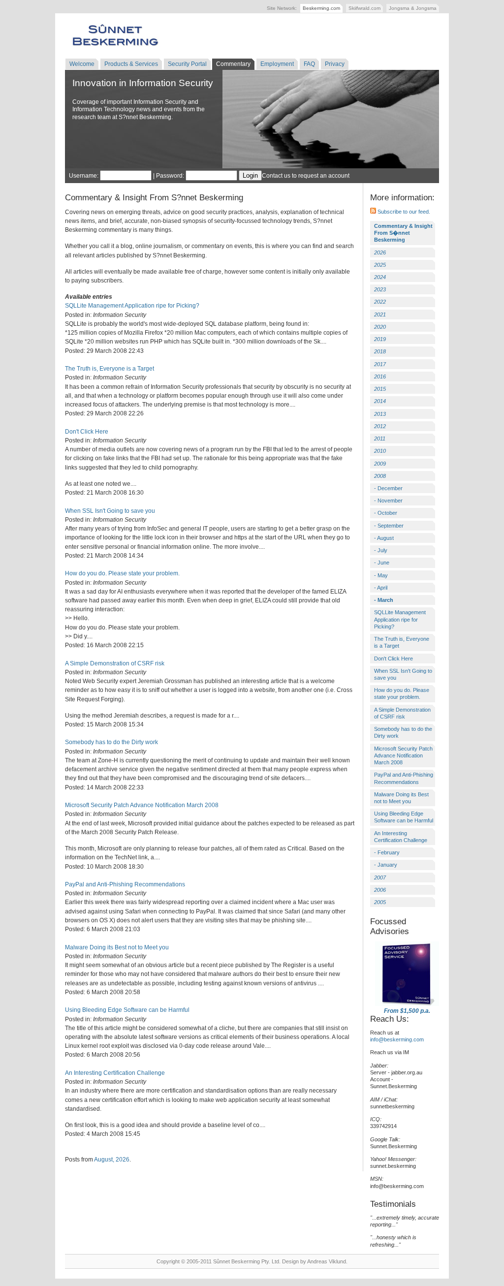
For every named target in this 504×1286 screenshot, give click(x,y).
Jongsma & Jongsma (413, 8)
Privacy (335, 64)
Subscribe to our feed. (403, 212)
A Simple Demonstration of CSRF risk (114, 663)
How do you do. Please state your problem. (122, 573)
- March (383, 600)
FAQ (309, 64)
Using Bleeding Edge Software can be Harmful (127, 1009)
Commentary (233, 64)
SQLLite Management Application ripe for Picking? (132, 305)
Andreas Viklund (326, 1261)
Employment (277, 64)
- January (385, 865)
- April (380, 588)
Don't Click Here (86, 431)
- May (381, 575)
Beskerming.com (321, 8)
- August (384, 538)
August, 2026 (111, 1159)
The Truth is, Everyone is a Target (109, 368)
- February (387, 852)
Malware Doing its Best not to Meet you (117, 947)
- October (385, 513)
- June (381, 562)
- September (389, 526)
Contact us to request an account (305, 175)
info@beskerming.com (397, 1039)
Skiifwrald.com (364, 8)
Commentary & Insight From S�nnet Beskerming (403, 233)
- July (380, 550)
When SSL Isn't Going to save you (110, 510)
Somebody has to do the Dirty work (111, 742)
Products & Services (131, 64)
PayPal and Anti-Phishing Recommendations (125, 884)
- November (388, 500)
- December (388, 488)
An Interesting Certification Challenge (115, 1072)
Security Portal (187, 64)
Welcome (81, 64)
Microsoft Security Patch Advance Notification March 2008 (142, 805)
